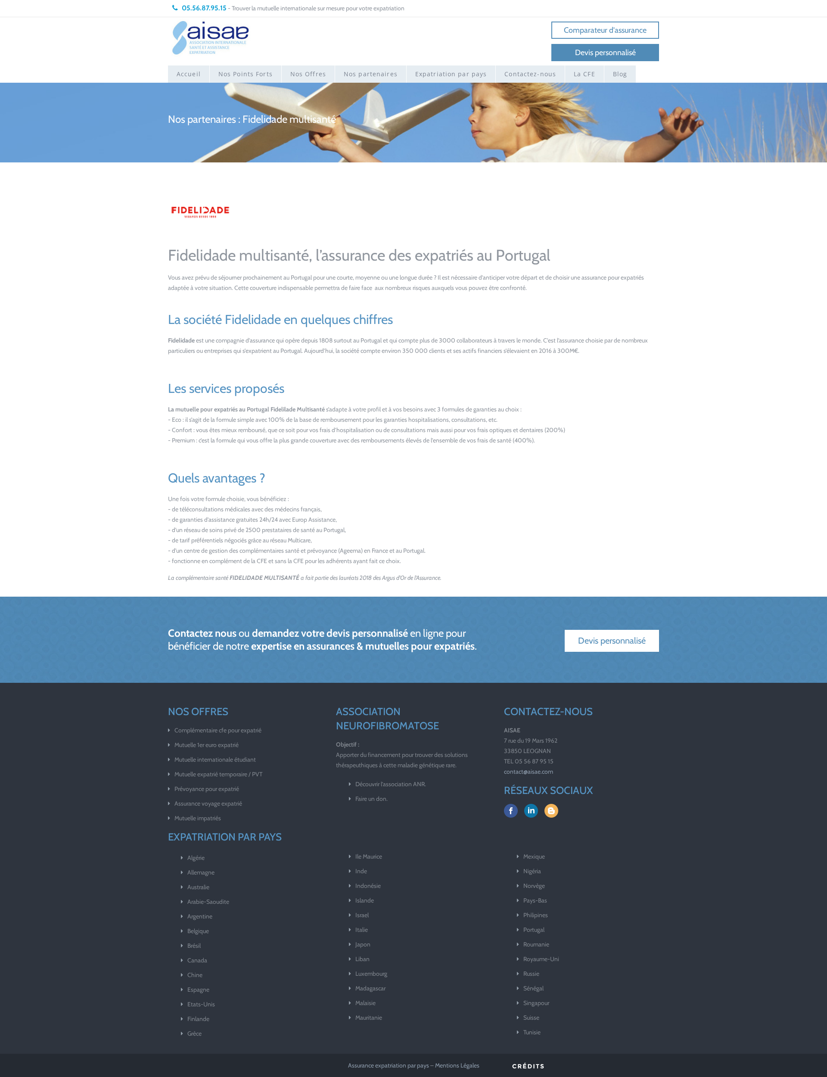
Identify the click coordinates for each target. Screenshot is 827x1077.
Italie (361, 930)
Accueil (189, 74)
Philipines (535, 915)
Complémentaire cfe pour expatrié (217, 730)
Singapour (536, 1003)
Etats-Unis (201, 1004)
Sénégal (533, 988)
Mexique (534, 856)
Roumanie (536, 944)
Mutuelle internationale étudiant (215, 759)
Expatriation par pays (451, 74)
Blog (620, 74)
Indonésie (368, 886)
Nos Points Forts (245, 74)
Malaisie (365, 1003)
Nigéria (532, 871)
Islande (364, 900)
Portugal (533, 930)
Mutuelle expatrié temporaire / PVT (218, 774)
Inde (361, 871)
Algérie (196, 858)
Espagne (198, 989)
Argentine (199, 916)
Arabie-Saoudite (208, 902)
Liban (362, 959)
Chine (194, 975)
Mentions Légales (457, 1065)
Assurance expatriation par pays (388, 1065)
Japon (362, 944)
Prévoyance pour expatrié (206, 789)
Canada (197, 960)
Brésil (194, 945)
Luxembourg (371, 973)
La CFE (584, 74)
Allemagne (201, 872)
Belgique (198, 931)
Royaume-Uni (541, 959)
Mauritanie (368, 1017)
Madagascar (370, 988)
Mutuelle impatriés (197, 818)
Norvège (534, 886)
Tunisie (532, 1032)
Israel (362, 915)
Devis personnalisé (605, 52)
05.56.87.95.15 (203, 8)
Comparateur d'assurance (605, 30)
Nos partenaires (371, 74)
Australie (198, 887)
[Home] (211, 37)
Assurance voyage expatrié (208, 803)
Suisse (531, 1017)
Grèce (194, 1033)
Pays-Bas (535, 900)
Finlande (198, 1019)
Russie (531, 973)
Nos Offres (308, 74)
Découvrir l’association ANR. (390, 784)
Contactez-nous (530, 74)
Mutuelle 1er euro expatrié (206, 745)
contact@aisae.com (528, 771)
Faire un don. (371, 799)
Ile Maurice (368, 856)
